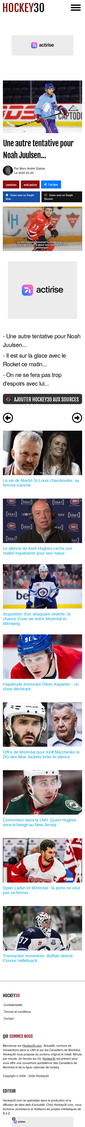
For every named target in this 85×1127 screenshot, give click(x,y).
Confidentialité (13, 1005)
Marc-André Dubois (32, 168)
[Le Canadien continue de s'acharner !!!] (8, 418)
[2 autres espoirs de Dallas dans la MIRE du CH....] (77, 418)
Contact (9, 1018)
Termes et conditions (17, 1012)
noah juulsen (30, 184)
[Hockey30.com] (23, 7)
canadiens (11, 184)
